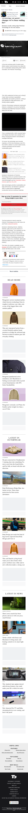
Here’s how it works (12, 35)
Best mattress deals (20, 766)
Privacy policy (14, 789)
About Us (14, 785)
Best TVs (19, 758)
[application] (14, 121)
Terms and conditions (14, 787)
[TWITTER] (10, 256)
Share (5, 60)
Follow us (16, 60)
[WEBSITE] (17, 256)
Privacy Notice (18, 209)
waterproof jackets (12, 224)
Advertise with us (14, 793)
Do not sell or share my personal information (14, 798)
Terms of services (16, 208)
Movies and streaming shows (7, 752)
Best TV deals (7, 769)
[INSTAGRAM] (12, 256)
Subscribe (19, 1)
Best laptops (8, 758)
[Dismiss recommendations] (26, 10)
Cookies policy (14, 791)
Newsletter (23, 60)
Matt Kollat (9, 30)
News (25, 30)
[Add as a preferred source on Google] (14, 802)
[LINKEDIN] (15, 256)
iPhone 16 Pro (7, 750)
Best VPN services (20, 752)
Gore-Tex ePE (12, 182)
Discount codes (20, 769)
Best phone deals (7, 766)
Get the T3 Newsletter (20, 6)
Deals (10, 6)
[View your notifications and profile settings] (13, 2)
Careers (14, 795)
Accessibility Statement (14, 781)
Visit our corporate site (17, 808)
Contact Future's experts (14, 783)
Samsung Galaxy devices (21, 750)
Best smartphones (8, 760)
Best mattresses (19, 760)
